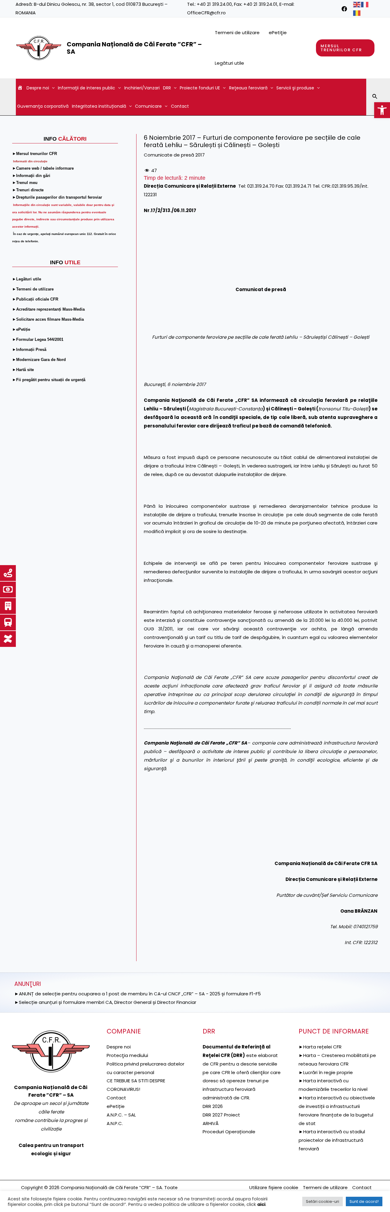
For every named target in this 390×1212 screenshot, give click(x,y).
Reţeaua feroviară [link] (248, 88)
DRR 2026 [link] (213, 1106)
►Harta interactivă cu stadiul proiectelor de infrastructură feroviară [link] (332, 1140)
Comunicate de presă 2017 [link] (174, 155)
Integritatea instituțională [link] (99, 106)
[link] (382, 110)
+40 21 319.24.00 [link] (214, 4)
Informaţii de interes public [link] (86, 88)
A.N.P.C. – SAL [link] (121, 1115)
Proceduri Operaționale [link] (229, 1131)
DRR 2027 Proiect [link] (221, 1115)
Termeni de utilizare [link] (237, 32)
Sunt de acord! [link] (364, 1201)
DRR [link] (167, 88)
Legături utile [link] (229, 63)
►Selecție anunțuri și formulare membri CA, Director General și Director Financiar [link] (105, 1002)
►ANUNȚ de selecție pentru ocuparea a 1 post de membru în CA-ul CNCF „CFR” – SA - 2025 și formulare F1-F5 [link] (137, 993)
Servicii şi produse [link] (295, 88)
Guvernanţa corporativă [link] (43, 106)
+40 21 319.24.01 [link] (260, 4)
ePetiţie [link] (278, 32)
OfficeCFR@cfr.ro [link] (206, 12)
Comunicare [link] (148, 106)
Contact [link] (180, 106)
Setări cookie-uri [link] (322, 1201)
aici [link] (261, 1204)
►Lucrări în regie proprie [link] (326, 1072)
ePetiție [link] (116, 1106)
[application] (52, 88)
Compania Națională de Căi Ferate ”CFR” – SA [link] (134, 48)
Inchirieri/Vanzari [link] (142, 88)
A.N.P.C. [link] (115, 1123)
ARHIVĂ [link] (210, 1123)
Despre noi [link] (38, 88)
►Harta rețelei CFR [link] (320, 1047)
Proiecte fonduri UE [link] (200, 88)
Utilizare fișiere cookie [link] (273, 1187)
